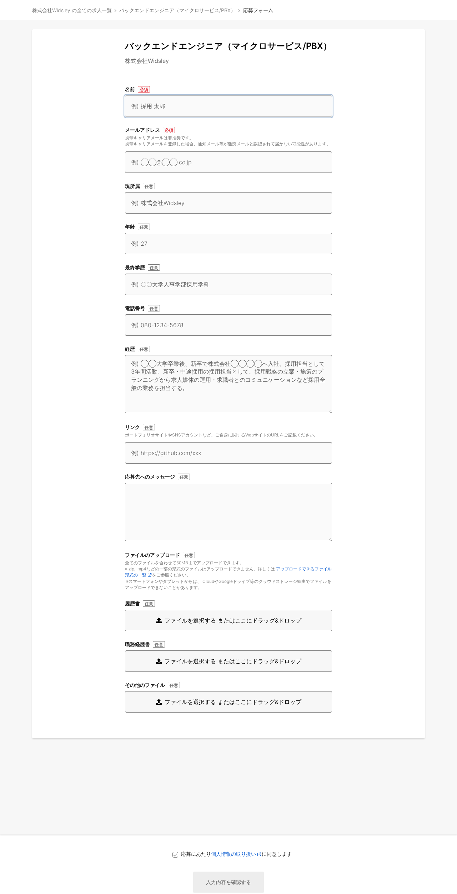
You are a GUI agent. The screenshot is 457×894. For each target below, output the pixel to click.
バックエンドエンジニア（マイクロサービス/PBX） (177, 10)
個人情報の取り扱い (233, 854)
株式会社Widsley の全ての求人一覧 (72, 10)
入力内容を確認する (228, 882)
